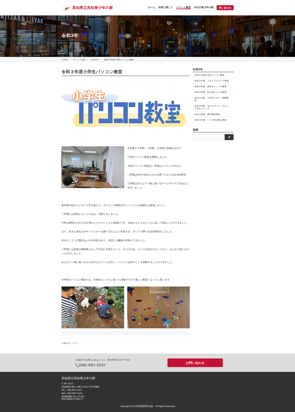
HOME (64, 59)
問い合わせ (225, 7)
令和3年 (95, 59)
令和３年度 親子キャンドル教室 (210, 86)
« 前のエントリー (69, 343)
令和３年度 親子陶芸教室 (207, 114)
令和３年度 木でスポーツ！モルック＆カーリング (211, 107)
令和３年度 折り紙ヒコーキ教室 (210, 92)
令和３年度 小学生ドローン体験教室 (211, 99)
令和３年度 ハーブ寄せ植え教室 (210, 120)
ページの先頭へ (288, 405)
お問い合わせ (195, 363)
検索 (195, 129)
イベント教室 (183, 7)
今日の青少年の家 (204, 7)
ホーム (151, 7)
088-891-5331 (92, 365)
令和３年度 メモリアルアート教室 (211, 80)
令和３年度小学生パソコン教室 (209, 75)
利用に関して (165, 7)
